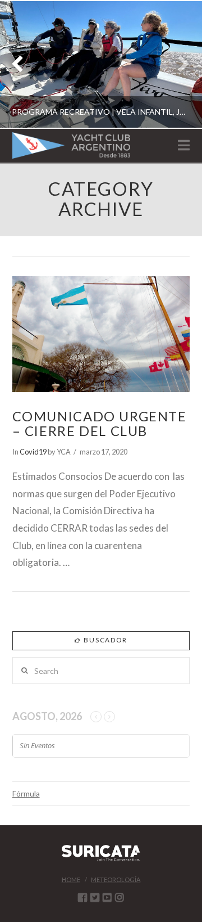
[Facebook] (82, 897)
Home (71, 879)
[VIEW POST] (101, 334)
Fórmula (26, 793)
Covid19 (33, 451)
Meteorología (115, 879)
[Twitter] (94, 897)
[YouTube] (107, 897)
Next (178, 64)
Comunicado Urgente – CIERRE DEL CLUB (99, 423)
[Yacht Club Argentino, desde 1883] (71, 145)
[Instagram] (119, 897)
